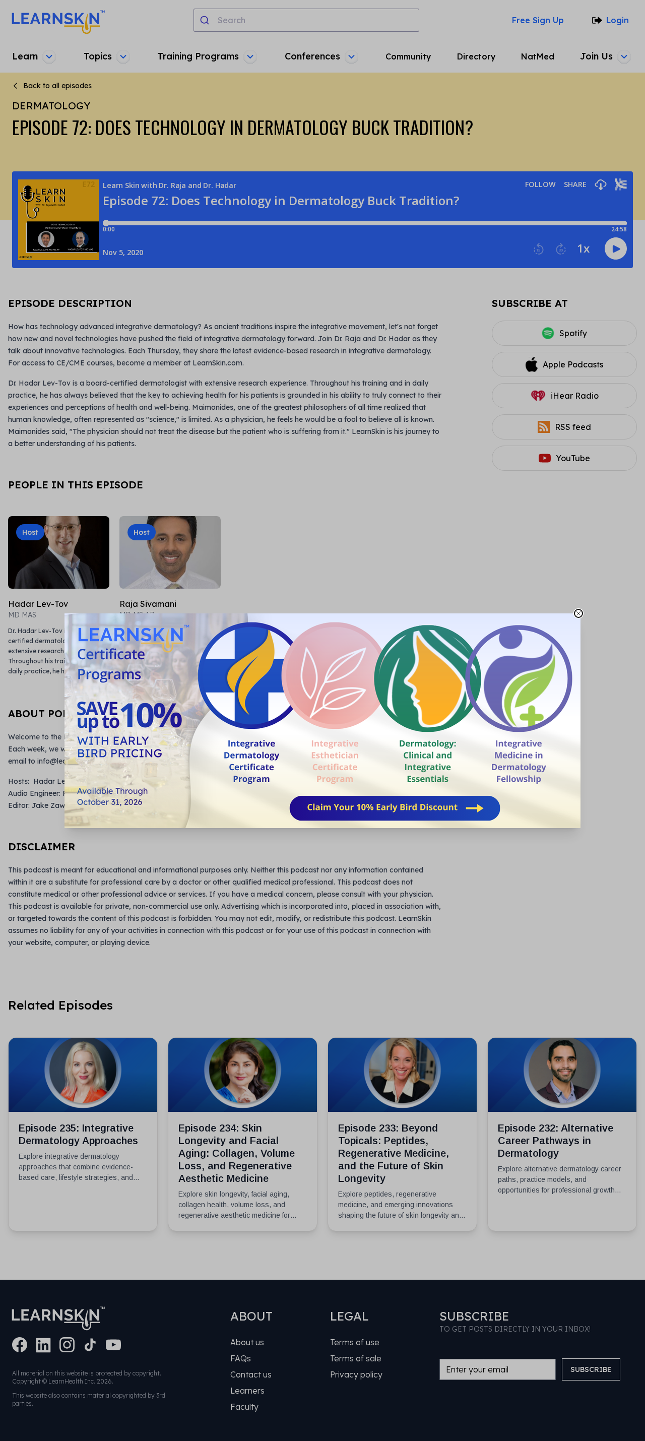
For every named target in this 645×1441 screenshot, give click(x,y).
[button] (322, 720)
